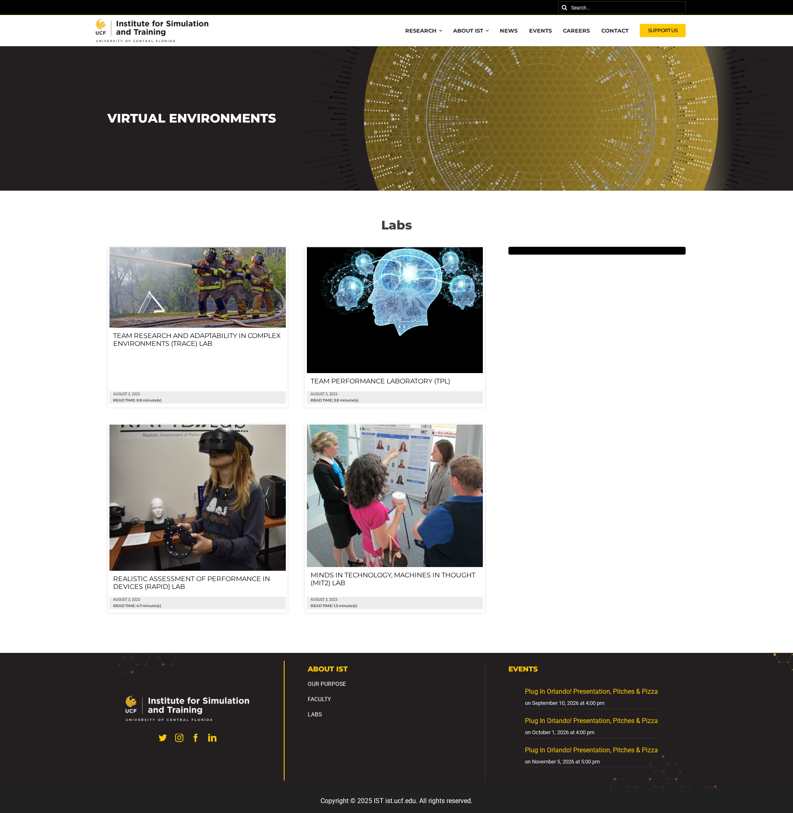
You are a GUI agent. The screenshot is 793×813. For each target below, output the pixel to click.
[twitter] (163, 738)
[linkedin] (212, 738)
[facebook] (196, 738)
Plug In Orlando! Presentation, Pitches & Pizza (591, 691)
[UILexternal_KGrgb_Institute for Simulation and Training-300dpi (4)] (152, 22)
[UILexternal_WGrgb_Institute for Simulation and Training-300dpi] (187, 699)
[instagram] (179, 738)
